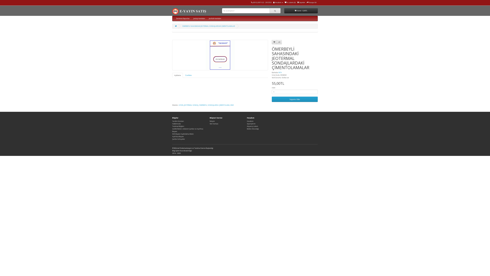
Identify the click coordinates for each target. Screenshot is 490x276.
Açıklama (177, 75)
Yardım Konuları (178, 121)
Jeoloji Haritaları (199, 18)
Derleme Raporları (183, 18)
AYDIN (181, 105)
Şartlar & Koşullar (178, 139)
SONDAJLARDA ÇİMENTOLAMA (219, 105)
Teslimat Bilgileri (178, 126)
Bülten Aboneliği (253, 129)
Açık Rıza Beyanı (178, 136)
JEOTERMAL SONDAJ (191, 105)
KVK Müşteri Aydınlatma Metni (183, 134)
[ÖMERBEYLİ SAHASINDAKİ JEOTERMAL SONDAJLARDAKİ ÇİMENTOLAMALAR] (220, 55)
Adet (273, 88)
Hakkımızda (176, 124)
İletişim (212, 121)
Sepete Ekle (295, 99)
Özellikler (188, 75)
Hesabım (250, 121)
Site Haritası (214, 124)
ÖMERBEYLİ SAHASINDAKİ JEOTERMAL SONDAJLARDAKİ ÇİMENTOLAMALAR (208, 26)
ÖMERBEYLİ (203, 105)
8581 (232, 105)
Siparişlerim (251, 124)
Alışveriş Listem (252, 126)
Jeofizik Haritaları (215, 18)
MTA (280, 72)
